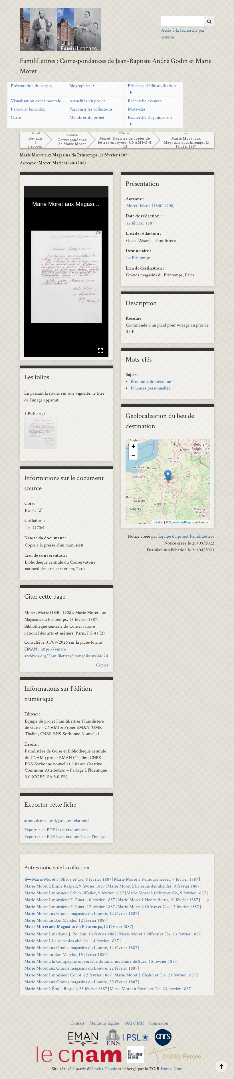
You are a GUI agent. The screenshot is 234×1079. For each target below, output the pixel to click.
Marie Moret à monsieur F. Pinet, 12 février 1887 (69, 906)
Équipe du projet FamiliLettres (186, 536)
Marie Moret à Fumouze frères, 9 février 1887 (156, 879)
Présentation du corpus (32, 86)
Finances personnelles (150, 388)
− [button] (133, 455)
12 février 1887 (140, 223)
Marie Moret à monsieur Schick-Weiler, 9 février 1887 (74, 893)
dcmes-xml (46, 820)
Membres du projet (86, 117)
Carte (16, 117)
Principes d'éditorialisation (152, 86)
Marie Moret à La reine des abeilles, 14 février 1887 (71, 941)
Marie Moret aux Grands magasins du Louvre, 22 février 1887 (81, 968)
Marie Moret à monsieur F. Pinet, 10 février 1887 (69, 900)
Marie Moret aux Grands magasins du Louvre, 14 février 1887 (81, 948)
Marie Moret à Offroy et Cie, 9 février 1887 (166, 893)
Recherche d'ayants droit (150, 117)
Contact (77, 1023)
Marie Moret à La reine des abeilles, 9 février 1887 (153, 886)
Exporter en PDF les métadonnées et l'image (64, 836)
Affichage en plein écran (100, 350)
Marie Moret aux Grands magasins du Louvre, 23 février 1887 (81, 982)
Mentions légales (104, 1023)
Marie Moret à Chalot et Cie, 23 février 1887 (155, 975)
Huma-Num (172, 1069)
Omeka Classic (103, 1069)
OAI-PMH (134, 1023)
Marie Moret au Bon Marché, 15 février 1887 (65, 954)
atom (29, 820)
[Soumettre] (209, 21)
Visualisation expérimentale (36, 101)
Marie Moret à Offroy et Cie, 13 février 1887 (160, 934)
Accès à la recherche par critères (183, 33)
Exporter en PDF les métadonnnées (56, 830)
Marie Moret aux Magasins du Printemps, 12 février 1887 (78, 927)
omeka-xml (78, 820)
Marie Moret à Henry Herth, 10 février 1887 (157, 900)
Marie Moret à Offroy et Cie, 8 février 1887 (72, 879)
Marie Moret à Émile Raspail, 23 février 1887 (65, 989)
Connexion (158, 1023)
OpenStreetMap (180, 522)
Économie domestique (151, 381)
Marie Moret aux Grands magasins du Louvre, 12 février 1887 (81, 913)
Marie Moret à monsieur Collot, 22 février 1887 (68, 975)
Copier (102, 665)
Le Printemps (138, 257)
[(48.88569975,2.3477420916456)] (168, 476)
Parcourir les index (28, 109)
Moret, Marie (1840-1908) (150, 206)
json (62, 820)
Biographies (79, 86)
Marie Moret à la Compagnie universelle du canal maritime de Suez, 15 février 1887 (100, 961)
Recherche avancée (145, 101)
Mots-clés (137, 109)
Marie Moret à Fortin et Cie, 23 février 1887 (150, 989)
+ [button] (133, 446)
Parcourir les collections (90, 109)
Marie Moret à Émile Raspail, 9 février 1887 (64, 886)
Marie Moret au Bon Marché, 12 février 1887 (65, 920)
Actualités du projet (87, 101)
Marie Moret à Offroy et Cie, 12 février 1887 (158, 906)
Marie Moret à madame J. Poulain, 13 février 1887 (70, 934)
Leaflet (158, 522)
